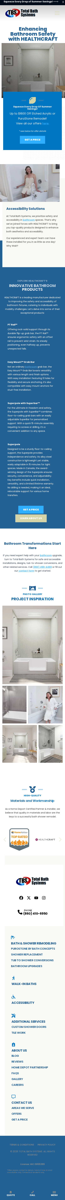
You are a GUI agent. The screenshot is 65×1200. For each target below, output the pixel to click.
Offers (17, 1114)
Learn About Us (31, 518)
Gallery (17, 1079)
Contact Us (22, 1102)
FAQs (15, 1073)
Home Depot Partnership (30, 1067)
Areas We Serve (23, 1108)
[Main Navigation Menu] (57, 13)
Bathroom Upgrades (26, 966)
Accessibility (23, 1003)
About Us (19, 1050)
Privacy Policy (46, 1144)
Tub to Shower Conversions (32, 960)
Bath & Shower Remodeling (33, 943)
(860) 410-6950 (35, 913)
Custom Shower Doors (29, 1027)
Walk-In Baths (24, 984)
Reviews (17, 1062)
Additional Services (28, 1021)
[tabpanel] (32, 684)
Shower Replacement (27, 954)
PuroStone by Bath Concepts (33, 949)
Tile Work (19, 1033)
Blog (15, 1056)
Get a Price (32, 140)
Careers (18, 1085)
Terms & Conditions (22, 1144)
